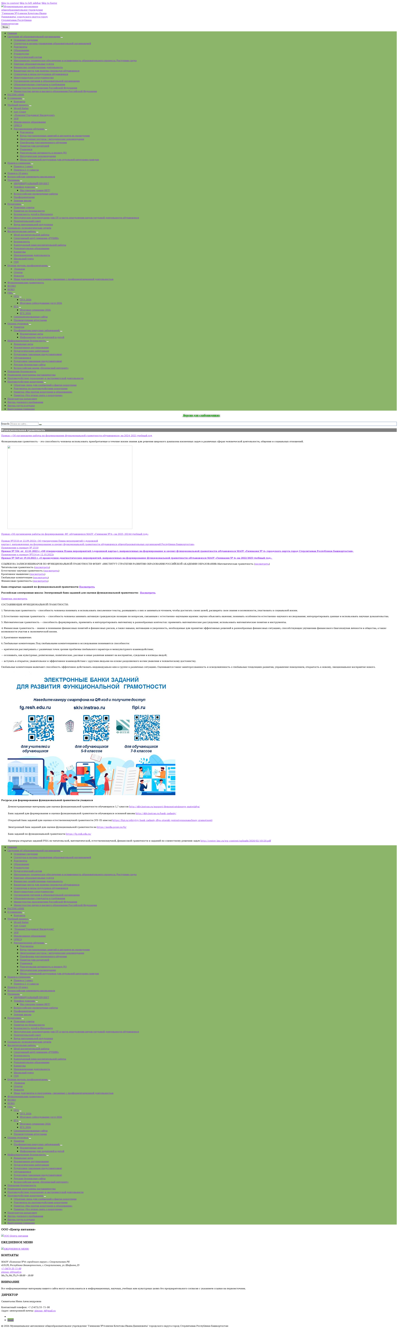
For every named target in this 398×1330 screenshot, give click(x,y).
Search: (5, 423)
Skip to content (10, 3)
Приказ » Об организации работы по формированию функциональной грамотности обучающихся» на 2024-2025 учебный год (76, 435)
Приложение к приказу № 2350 (19, 547)
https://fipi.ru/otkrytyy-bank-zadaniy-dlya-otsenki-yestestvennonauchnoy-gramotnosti (162, 820)
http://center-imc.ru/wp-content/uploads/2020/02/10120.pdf (236, 840)
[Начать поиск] (40, 424)
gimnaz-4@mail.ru (11, 1272)
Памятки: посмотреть (14, 598)
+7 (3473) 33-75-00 (11, 1268)
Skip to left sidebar (30, 3)
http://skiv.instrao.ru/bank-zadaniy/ (156, 813)
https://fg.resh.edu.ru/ (78, 834)
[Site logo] (24, 23)
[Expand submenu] (61, 37)
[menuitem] (12, 33)
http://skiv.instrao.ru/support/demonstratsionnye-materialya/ (164, 806)
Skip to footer (49, 3)
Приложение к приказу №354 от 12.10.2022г (27, 554)
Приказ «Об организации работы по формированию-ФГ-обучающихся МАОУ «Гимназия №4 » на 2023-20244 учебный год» (74, 534)
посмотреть (262, 563)
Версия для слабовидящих (201, 415)
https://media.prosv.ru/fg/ (112, 827)
